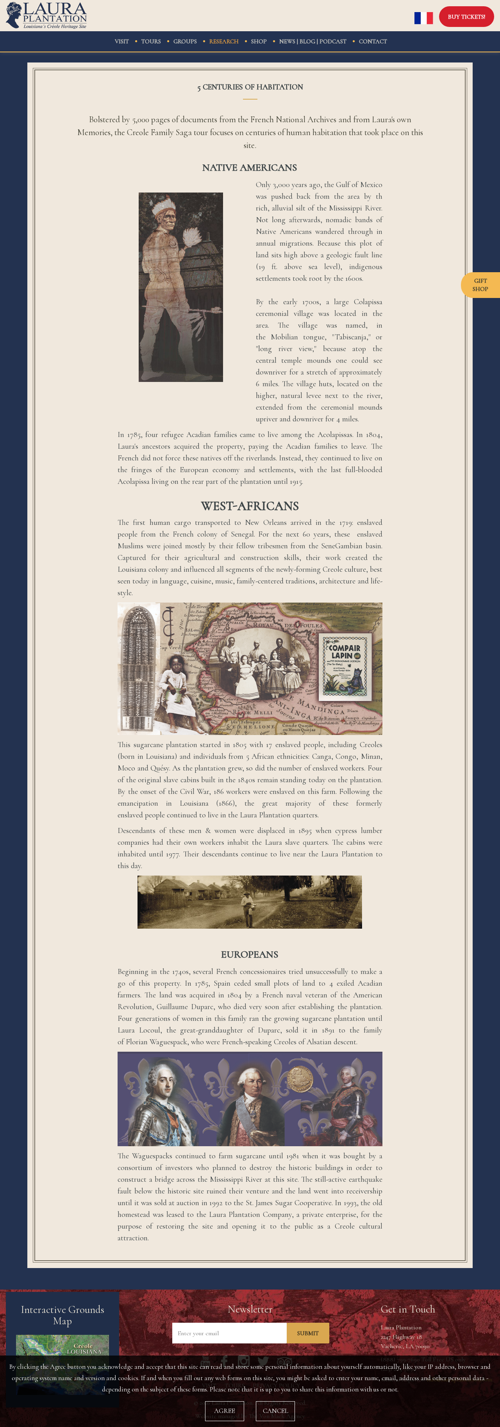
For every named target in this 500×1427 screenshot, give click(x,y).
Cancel (275, 1411)
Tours (151, 41)
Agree (224, 1411)
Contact (373, 41)
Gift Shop (480, 285)
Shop (259, 41)
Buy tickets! (466, 16)
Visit (122, 41)
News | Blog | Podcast (312, 41)
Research (224, 41)
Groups (185, 41)
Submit (308, 1333)
